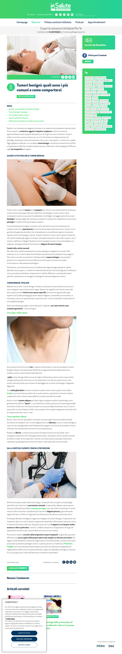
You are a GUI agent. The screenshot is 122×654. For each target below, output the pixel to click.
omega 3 (87, 106)
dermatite (100, 89)
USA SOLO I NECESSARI (24, 639)
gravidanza (96, 94)
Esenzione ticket (102, 92)
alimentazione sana (100, 77)
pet (99, 109)
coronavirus (108, 86)
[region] (24, 625)
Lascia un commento (18, 568)
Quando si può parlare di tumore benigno (24, 109)
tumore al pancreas (96, 126)
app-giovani (88, 83)
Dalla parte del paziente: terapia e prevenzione (26, 121)
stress (96, 123)
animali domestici (90, 80)
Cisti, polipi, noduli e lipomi (19, 115)
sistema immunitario (97, 120)
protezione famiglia (90, 115)
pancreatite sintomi (90, 109)
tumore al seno (107, 126)
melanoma (88, 103)
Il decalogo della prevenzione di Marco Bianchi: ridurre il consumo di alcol (58, 625)
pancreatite (103, 106)
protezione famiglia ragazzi (92, 117)
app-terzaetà (100, 86)
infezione (88, 97)
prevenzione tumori (105, 112)
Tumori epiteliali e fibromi (18, 118)
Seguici (88, 62)
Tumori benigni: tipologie (18, 112)
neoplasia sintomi (105, 103)
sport (105, 120)
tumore (87, 126)
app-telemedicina (90, 86)
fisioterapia (88, 94)
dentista (94, 89)
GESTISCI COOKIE (24, 645)
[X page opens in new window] (60, 14)
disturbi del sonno (90, 92)
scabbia (87, 120)
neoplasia (95, 103)
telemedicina (103, 123)
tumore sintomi (89, 129)
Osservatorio (95, 106)
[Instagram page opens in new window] (68, 14)
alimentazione (89, 77)
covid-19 (87, 89)
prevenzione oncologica (92, 112)
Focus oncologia (26, 97)
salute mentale (106, 117)
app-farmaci (100, 80)
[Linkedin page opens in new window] (64, 14)
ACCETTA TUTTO (24, 633)
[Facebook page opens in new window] (56, 14)
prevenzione (104, 109)
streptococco (89, 123)
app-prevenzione (98, 83)
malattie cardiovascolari (92, 100)
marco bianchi (104, 100)
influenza (95, 97)
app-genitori (108, 80)
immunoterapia (105, 94)
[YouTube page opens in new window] (72, 14)
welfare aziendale (101, 129)
